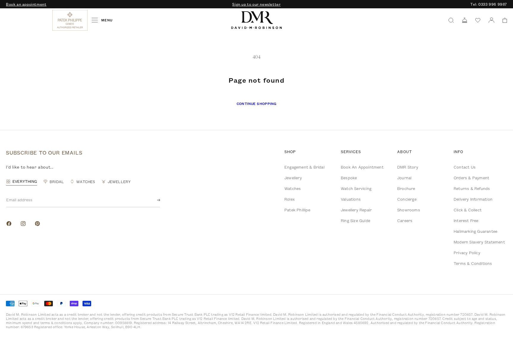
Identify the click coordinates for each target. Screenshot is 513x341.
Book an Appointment (362, 167)
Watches (292, 188)
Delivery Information (473, 199)
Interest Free (466, 220)
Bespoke (349, 177)
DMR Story (407, 167)
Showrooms (408, 210)
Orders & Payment (471, 177)
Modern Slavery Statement (479, 242)
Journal (404, 177)
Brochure (406, 188)
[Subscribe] (153, 200)
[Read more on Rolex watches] (28, 20)
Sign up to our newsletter (256, 4)
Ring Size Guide (355, 220)
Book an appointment (26, 4)
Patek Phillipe (297, 210)
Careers (404, 220)
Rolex (289, 199)
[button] (502, 20)
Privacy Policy (467, 252)
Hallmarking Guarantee (475, 231)
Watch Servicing (356, 188)
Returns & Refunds (472, 188)
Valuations (351, 199)
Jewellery (293, 177)
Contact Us (465, 167)
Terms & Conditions (473, 263)
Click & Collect (468, 210)
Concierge (407, 199)
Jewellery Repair (356, 210)
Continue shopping (257, 103)
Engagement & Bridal (304, 167)
